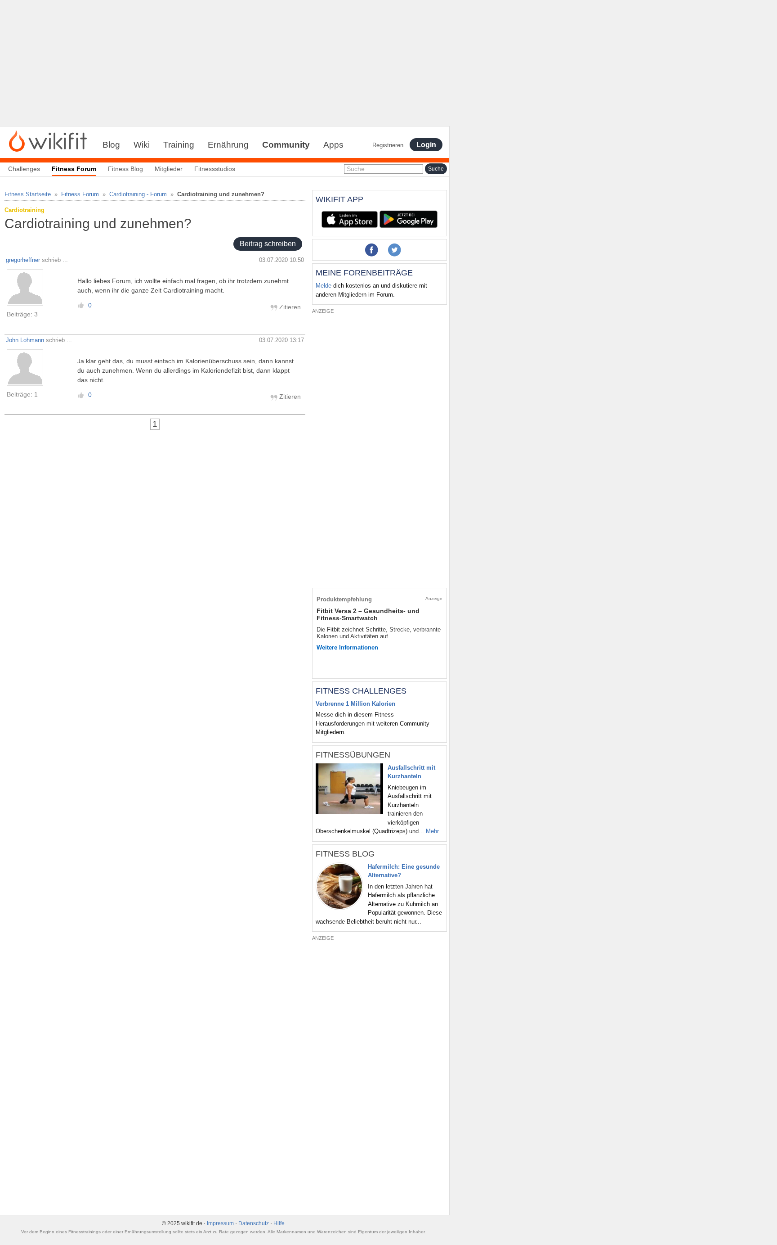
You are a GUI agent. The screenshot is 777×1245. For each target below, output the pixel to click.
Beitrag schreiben (268, 244)
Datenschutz (253, 1223)
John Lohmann (25, 340)
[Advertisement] (225, 63)
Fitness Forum (80, 194)
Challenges (24, 168)
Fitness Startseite (27, 194)
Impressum (220, 1223)
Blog (111, 144)
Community (286, 144)
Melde (323, 285)
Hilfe (279, 1223)
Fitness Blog (125, 168)
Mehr (432, 831)
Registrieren (387, 145)
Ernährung (228, 144)
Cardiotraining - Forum (138, 194)
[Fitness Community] (48, 140)
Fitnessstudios (214, 168)
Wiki (142, 144)
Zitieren (289, 307)
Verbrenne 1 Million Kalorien (355, 703)
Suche (356, 168)
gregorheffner (23, 260)
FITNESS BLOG (345, 853)
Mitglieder (169, 168)
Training (178, 144)
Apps (333, 144)
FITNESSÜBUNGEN (353, 754)
